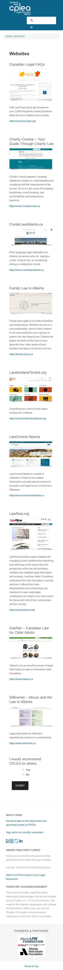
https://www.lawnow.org (22, 610)
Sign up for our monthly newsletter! (24, 832)
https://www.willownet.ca (22, 743)
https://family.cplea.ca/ (21, 354)
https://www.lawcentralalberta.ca (26, 495)
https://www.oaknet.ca (21, 679)
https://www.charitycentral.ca (24, 206)
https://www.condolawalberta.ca (26, 270)
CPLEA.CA (31, 8)
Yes (28, 770)
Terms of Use (31, 966)
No (27, 774)
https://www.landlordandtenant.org (27, 418)
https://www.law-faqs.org (22, 121)
